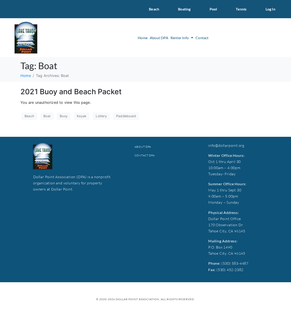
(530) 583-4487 (234, 263)
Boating (184, 9)
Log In (270, 9)
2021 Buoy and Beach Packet (71, 91)
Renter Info (180, 38)
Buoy (64, 116)
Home (143, 38)
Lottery (101, 116)
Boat (46, 116)
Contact (202, 38)
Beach (154, 9)
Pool (213, 9)
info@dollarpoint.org (226, 145)
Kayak (81, 116)
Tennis (241, 9)
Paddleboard (126, 116)
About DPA (159, 38)
